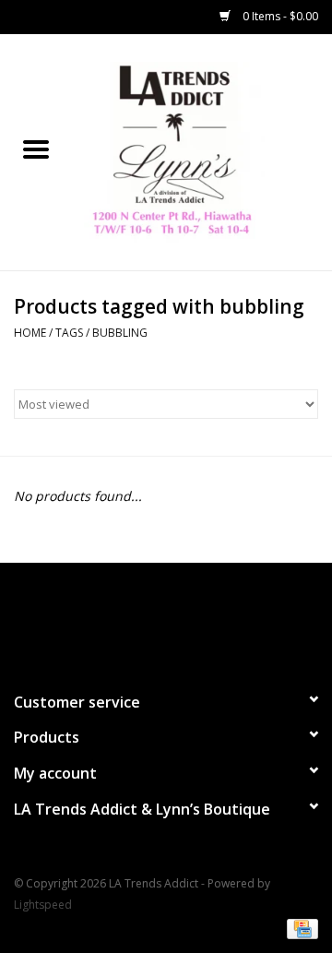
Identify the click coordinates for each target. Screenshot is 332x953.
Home (30, 332)
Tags (69, 332)
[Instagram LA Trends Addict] (182, 619)
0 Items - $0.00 (279, 16)
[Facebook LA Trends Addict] (149, 619)
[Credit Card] (299, 927)
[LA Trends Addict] (202, 151)
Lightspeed (43, 904)
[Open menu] (36, 148)
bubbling (120, 332)
